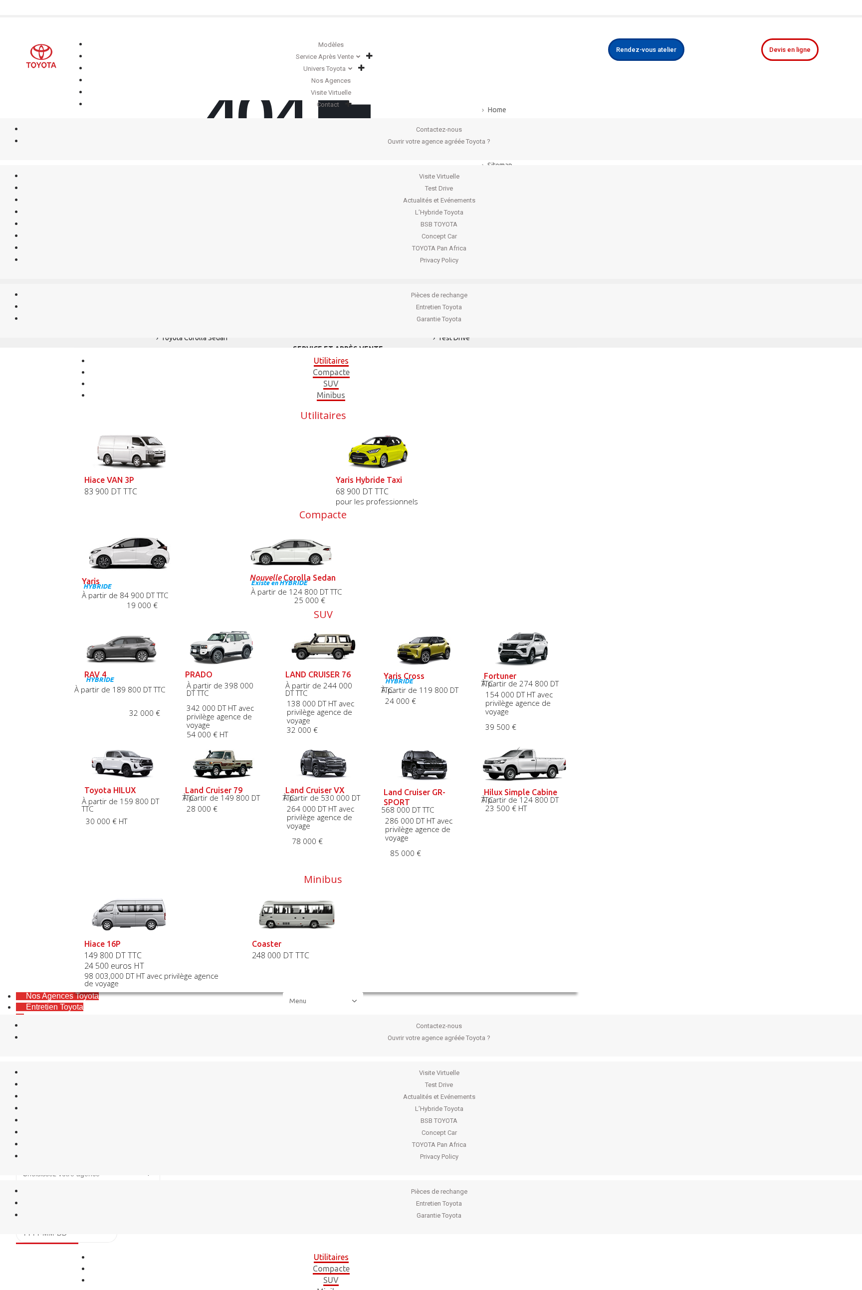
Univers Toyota (324, 68)
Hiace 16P (102, 943)
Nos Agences (331, 80)
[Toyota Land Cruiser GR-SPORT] (424, 764)
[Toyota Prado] (223, 647)
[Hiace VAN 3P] (197, 450)
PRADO (199, 674)
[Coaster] (323, 914)
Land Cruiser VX (315, 790)
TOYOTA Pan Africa (439, 248)
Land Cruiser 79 (213, 790)
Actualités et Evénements (439, 200)
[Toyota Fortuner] (524, 648)
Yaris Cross (404, 675)
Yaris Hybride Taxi (369, 479)
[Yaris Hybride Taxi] (449, 450)
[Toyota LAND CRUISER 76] (323, 647)
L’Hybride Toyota (439, 212)
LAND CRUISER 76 (318, 674)
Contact (328, 104)
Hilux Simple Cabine (520, 792)
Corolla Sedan (292, 577)
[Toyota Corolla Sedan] (323, 549)
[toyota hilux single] (524, 764)
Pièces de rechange (439, 295)
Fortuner (500, 675)
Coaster (266, 943)
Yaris (91, 581)
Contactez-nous (439, 129)
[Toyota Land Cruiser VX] (323, 763)
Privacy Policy (439, 260)
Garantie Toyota (439, 319)
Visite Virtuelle (331, 92)
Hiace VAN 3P (109, 479)
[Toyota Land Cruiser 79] (223, 763)
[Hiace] (155, 914)
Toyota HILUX (110, 790)
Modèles (331, 44)
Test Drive (439, 188)
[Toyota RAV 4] (122, 647)
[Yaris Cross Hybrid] (424, 648)
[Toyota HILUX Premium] (122, 763)
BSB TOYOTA (439, 224)
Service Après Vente (325, 56)
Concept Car (439, 236)
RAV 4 (95, 674)
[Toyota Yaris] (155, 551)
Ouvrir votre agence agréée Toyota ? (439, 141)
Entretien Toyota (439, 307)
